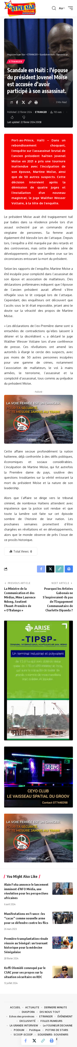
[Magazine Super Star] (20, 8)
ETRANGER (15, 61)
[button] (54, 8)
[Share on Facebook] (17, 102)
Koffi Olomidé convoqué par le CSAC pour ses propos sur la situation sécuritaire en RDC (25, 972)
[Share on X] (23, 102)
